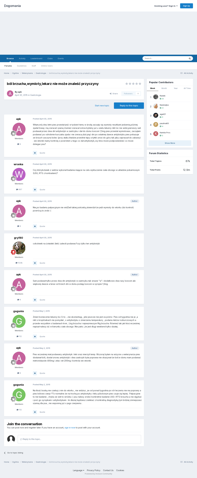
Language (78, 470)
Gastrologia (35, 95)
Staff (34, 66)
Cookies (120, 470)
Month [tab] (164, 88)
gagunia (18, 311)
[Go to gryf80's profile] (19, 247)
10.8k (19, 263)
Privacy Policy (93, 470)
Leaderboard (36, 58)
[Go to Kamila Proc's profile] (155, 133)
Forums (8, 66)
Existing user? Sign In (165, 6)
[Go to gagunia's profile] (19, 321)
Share (114, 93)
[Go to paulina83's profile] (155, 124)
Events (61, 58)
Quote (42, 153)
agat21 (163, 114)
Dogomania (12, 6)
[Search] (190, 58)
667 (20, 189)
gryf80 (18, 237)
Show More (170, 143)
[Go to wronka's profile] (19, 174)
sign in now (70, 427)
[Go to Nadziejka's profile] (155, 106)
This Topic (178, 58)
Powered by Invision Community (98, 474)
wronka (18, 164)
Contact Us (108, 470)
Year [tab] (176, 88)
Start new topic (102, 105)
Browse (10, 58)
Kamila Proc (165, 132)
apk (20, 92)
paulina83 (164, 123)
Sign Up (186, 6)
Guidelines (22, 66)
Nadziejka (164, 105)
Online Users (47, 66)
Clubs (50, 58)
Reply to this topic (129, 105)
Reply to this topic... (31, 439)
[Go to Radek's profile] (155, 96)
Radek (162, 96)
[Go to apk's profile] (10, 93)
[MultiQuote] (35, 153)
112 (20, 336)
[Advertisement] (98, 33)
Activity (22, 58)
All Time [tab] (187, 88)
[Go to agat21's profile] (155, 115)
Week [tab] (152, 88)
